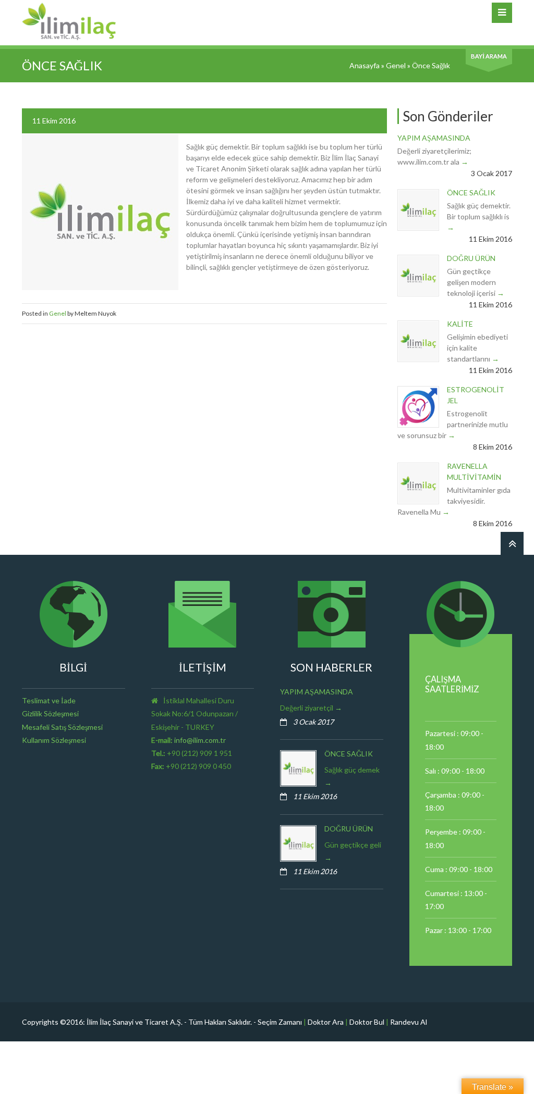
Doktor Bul (366, 1021)
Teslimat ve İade (49, 700)
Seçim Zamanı (280, 1021)
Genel (396, 65)
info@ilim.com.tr (200, 740)
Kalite (460, 323)
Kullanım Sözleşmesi (54, 740)
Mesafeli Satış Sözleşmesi (62, 727)
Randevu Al (408, 1021)
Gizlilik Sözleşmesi (50, 713)
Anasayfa (364, 65)
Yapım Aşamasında (433, 137)
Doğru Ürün (471, 258)
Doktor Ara (326, 1021)
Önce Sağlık (471, 192)
